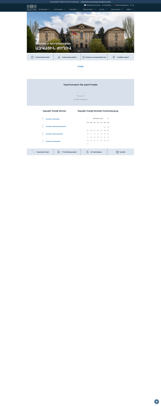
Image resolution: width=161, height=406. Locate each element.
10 (87, 134)
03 (87, 130)
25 (91, 140)
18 (91, 137)
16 (108, 134)
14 (101, 134)
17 (87, 137)
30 (108, 140)
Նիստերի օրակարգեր (52, 119)
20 (98, 137)
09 (108, 130)
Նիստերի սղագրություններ (54, 134)
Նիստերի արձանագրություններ (56, 126)
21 (101, 137)
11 (91, 134)
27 (98, 140)
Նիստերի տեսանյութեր (53, 141)
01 (105, 127)
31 (87, 144)
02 (108, 127)
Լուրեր (80, 66)
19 (94, 137)
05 (94, 130)
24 (87, 140)
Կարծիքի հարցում (123, 57)
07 (101, 130)
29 (105, 140)
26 (94, 140)
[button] (108, 118)
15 (105, 134)
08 (105, 130)
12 (94, 134)
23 (108, 137)
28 (101, 140)
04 (91, 130)
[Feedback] (156, 401)
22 (105, 137)
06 (98, 130)
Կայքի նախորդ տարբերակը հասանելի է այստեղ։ (96, 2)
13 (98, 134)
